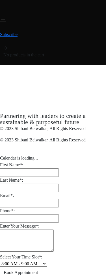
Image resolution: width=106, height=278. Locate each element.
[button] (9, 34)
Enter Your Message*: (19, 226)
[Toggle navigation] (3, 21)
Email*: (7, 195)
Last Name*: (11, 180)
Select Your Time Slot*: (21, 256)
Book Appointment (21, 272)
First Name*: (11, 164)
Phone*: (7, 210)
